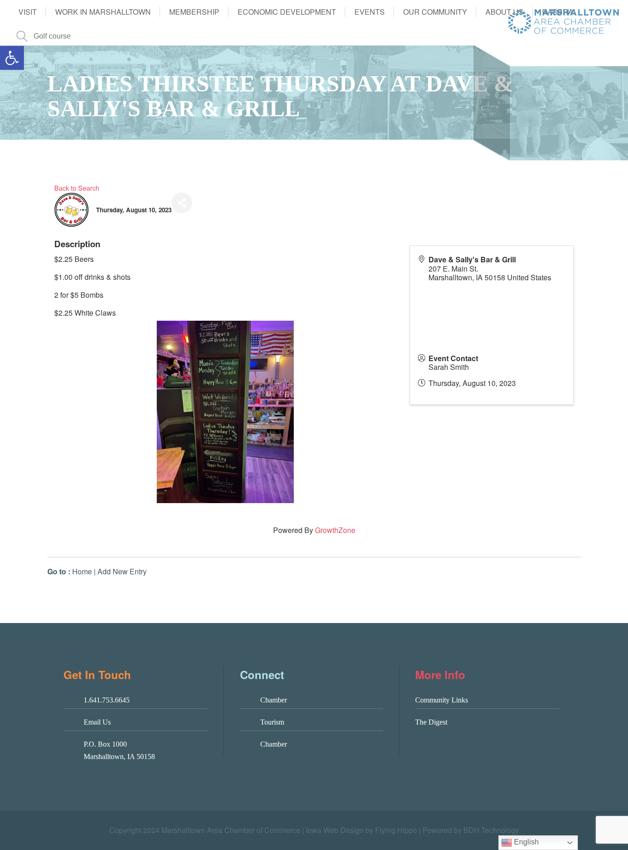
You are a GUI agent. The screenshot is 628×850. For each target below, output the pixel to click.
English (525, 842)
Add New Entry (122, 571)
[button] (12, 58)
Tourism (272, 722)
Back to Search (76, 188)
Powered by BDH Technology (470, 830)
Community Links (441, 700)
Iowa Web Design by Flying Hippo (361, 830)
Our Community (435, 11)
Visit (27, 11)
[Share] (181, 203)
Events (369, 11)
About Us (504, 11)
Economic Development (287, 11)
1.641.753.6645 (107, 700)
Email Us (97, 722)
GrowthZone (335, 530)
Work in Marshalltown (103, 11)
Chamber (273, 700)
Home (82, 571)
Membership (194, 11)
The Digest (431, 722)
